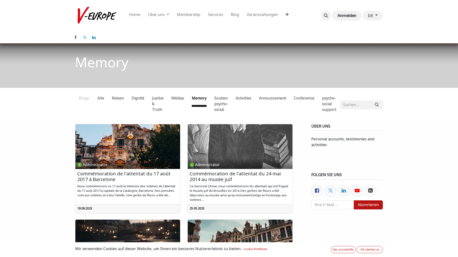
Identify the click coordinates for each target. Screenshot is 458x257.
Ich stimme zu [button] (369, 250)
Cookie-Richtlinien (255, 249)
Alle (100, 98)
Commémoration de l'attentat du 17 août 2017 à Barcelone (124, 176)
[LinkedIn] (94, 37)
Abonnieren (368, 204)
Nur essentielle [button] (343, 250)
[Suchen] (377, 104)
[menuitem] (134, 16)
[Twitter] (85, 37)
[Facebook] (76, 37)
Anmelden (347, 15)
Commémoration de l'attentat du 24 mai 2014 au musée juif (235, 176)
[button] (326, 15)
